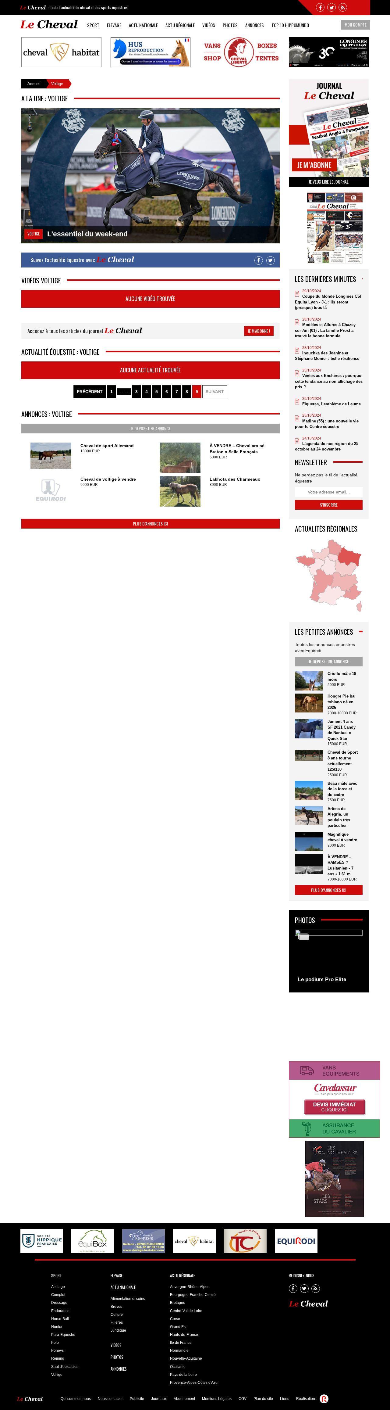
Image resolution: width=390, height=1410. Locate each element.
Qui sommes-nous (76, 1399)
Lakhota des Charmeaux (235, 479)
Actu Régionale (180, 25)
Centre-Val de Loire (186, 1311)
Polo (55, 1342)
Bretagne (177, 1303)
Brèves (116, 1306)
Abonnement (184, 1399)
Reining (57, 1358)
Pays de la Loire (183, 1374)
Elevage (114, 25)
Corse (175, 1319)
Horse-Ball (60, 1319)
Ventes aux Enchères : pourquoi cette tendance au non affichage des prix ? (329, 381)
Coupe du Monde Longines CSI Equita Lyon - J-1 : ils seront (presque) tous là (328, 302)
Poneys (57, 1350)
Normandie (179, 1350)
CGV (242, 1399)
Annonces (254, 25)
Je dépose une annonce (150, 428)
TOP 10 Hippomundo (290, 25)
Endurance (60, 1311)
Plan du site (263, 1399)
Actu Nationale (143, 25)
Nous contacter (110, 1399)
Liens (284, 1399)
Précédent (90, 391)
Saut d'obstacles (64, 1367)
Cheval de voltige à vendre (108, 479)
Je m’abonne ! (259, 331)
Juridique (118, 1330)
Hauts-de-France (184, 1335)
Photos (230, 25)
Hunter (56, 1327)
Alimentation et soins (128, 1299)
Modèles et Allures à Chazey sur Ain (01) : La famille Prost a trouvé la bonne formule (325, 330)
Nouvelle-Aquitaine (186, 1358)
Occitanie (178, 1367)
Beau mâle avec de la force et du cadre (342, 789)
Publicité (137, 1399)
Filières (117, 1322)
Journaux (159, 1399)
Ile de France (181, 1342)
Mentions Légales (217, 1399)
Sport (93, 25)
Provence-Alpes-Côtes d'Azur (194, 1382)
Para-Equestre (63, 1335)
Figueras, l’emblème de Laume (331, 404)
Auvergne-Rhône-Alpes (189, 1287)
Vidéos (208, 25)
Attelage (58, 1287)
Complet (58, 1295)
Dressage (59, 1303)
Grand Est (178, 1327)
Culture (117, 1314)
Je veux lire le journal (329, 181)
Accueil (34, 83)
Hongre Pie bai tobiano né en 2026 (342, 702)
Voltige (56, 1374)
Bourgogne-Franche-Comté (193, 1295)
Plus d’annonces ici (150, 523)
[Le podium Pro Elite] (329, 958)
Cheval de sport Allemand (107, 445)
